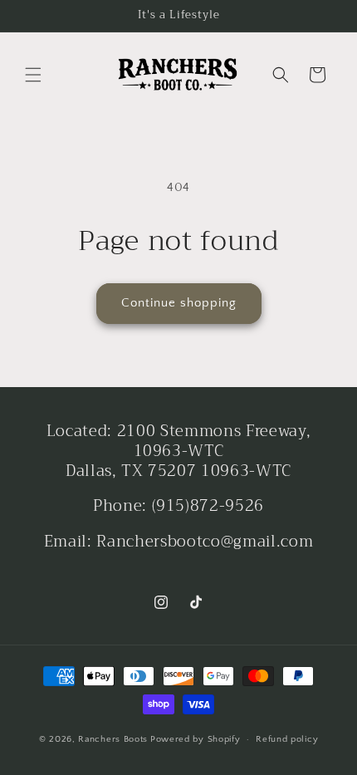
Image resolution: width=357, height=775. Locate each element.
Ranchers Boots (113, 739)
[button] (33, 74)
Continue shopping (179, 303)
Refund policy (287, 739)
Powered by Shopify (195, 739)
